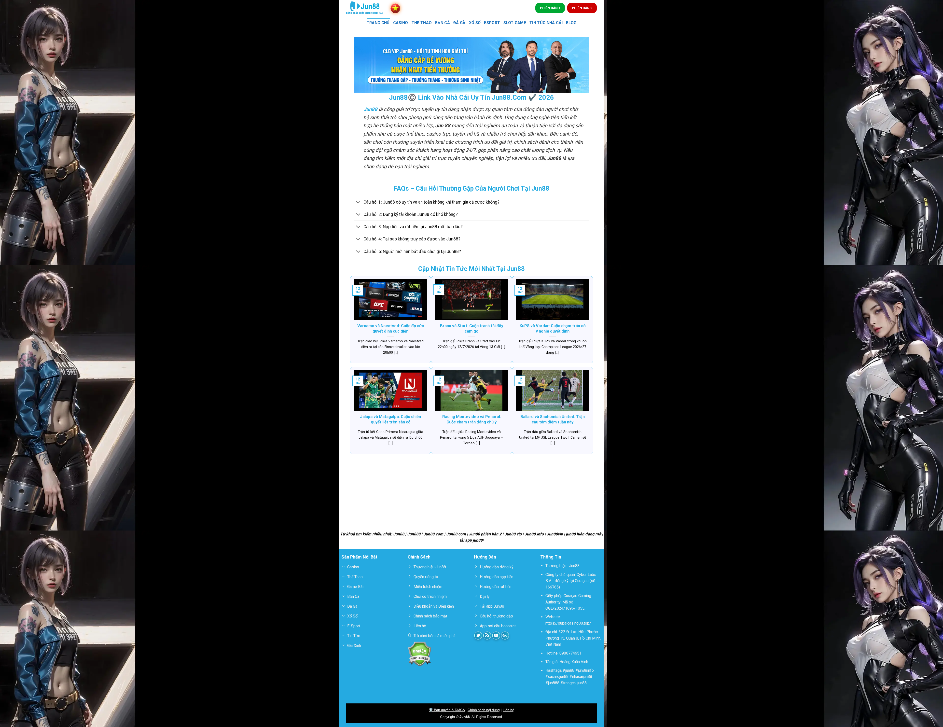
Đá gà (459, 22)
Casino (400, 22)
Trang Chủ (378, 22)
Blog (571, 22)
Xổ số (475, 22)
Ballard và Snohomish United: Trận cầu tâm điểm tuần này (552, 419)
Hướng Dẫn (485, 556)
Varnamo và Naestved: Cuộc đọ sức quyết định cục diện (390, 328)
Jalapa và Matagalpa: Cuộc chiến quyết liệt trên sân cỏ (390, 419)
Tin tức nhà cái (546, 22)
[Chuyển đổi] (358, 202)
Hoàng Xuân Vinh (573, 661)
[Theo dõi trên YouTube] (496, 635)
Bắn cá (442, 22)
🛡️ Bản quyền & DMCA (447, 710)
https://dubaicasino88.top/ (568, 623)
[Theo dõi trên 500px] (505, 635)
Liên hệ (508, 710)
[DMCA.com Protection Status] (419, 653)
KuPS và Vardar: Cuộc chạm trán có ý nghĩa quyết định (553, 328)
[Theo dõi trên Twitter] (478, 635)
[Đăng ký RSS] (487, 635)
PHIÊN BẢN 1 (550, 8)
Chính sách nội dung (484, 710)
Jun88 (574, 565)
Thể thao (422, 22)
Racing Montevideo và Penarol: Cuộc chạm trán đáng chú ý (471, 419)
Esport (492, 22)
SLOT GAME (514, 22)
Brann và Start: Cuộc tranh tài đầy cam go (471, 328)
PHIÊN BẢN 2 (582, 8)
